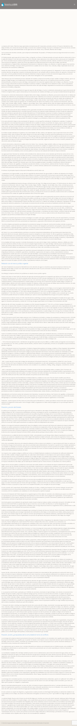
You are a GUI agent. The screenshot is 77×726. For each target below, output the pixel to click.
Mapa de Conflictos (18, 29)
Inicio (10, 29)
